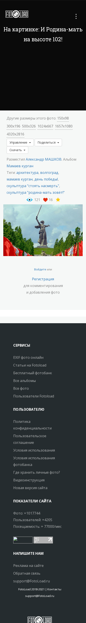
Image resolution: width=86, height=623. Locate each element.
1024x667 (45, 126)
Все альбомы (24, 380)
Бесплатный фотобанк (32, 372)
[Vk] (44, 609)
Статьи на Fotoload (29, 365)
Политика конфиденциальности (32, 425)
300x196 (13, 126)
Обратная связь (26, 573)
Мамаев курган (20, 165)
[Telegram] (40, 609)
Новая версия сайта (30, 487)
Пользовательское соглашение (29, 439)
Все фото (21, 388)
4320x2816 (15, 134)
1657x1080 (64, 126)
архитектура (27, 172)
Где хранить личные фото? (36, 472)
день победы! (46, 179)
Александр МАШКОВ (44, 159)
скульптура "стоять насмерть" (33, 185)
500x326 (29, 126)
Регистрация (43, 279)
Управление (19, 142)
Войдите (40, 269)
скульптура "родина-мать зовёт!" (36, 192)
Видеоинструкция (29, 480)
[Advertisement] (43, 77)
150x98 (63, 118)
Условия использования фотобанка (34, 461)
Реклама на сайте (28, 565)
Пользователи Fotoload (33, 396)
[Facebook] (36, 609)
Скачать (16, 150)
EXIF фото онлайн (28, 357)
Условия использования (34, 450)
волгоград (49, 172)
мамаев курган (20, 179)
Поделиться (47, 142)
